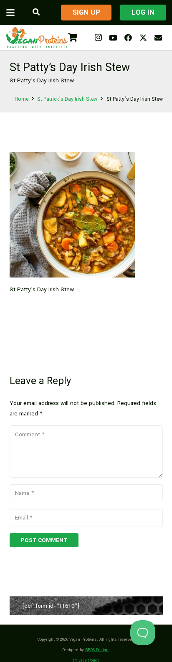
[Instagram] (98, 37)
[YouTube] (113, 37)
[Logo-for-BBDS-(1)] (37, 37)
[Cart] (72, 37)
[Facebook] (128, 37)
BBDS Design (97, 650)
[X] (143, 37)
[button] (10, 12)
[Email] (158, 37)
